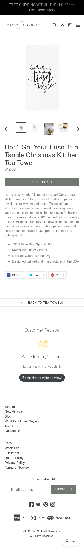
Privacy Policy (15, 462)
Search (10, 406)
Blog (8, 416)
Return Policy (14, 457)
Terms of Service (17, 467)
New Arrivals (14, 411)
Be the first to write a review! (42, 378)
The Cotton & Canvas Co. (47, 531)
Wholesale (12, 448)
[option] (21, 127)
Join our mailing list (42, 479)
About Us (11, 426)
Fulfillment (12, 453)
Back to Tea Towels (45, 302)
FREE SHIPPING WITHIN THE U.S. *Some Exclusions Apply (42, 7)
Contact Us (13, 430)
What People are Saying (22, 421)
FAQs (9, 443)
